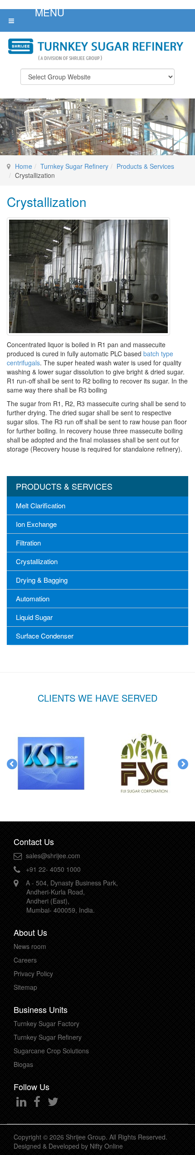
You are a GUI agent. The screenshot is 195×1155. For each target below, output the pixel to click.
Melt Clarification (40, 505)
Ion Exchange (36, 524)
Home (23, 166)
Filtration (28, 542)
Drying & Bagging (42, 580)
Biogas (23, 1064)
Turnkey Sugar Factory (46, 1023)
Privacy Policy (33, 973)
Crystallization (37, 561)
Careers (25, 959)
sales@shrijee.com (53, 855)
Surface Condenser (44, 635)
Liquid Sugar (34, 617)
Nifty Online (106, 1145)
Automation (32, 598)
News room (30, 946)
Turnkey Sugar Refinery (74, 166)
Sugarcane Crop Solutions (51, 1050)
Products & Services (145, 166)
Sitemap (25, 987)
